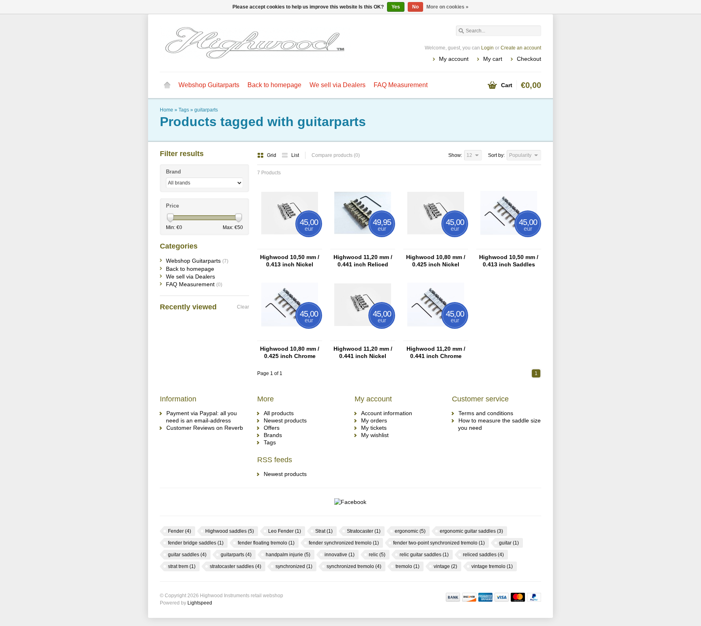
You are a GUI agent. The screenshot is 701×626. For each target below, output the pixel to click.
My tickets (374, 427)
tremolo (407, 566)
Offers (272, 427)
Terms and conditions (485, 413)
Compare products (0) (336, 155)
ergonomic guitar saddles (471, 531)
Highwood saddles (229, 531)
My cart (492, 59)
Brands (273, 435)
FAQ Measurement (401, 84)
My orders (374, 420)
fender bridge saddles (196, 543)
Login (487, 48)
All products (279, 413)
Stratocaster (364, 531)
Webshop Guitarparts (208, 84)
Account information (386, 413)
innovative (340, 554)
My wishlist (375, 435)
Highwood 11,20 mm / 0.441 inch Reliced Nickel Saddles (362, 261)
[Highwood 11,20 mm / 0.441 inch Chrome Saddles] (435, 337)
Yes (395, 7)
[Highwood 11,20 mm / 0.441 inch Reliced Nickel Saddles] (362, 245)
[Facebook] (350, 502)
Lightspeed (199, 603)
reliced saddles (483, 554)
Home (167, 85)
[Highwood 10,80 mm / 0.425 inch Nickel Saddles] (435, 245)
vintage (445, 566)
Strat (324, 531)
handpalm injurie (288, 554)
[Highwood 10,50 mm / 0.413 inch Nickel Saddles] (289, 245)
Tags (183, 110)
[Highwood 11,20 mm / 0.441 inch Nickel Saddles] (362, 337)
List (295, 155)
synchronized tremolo (354, 566)
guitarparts (206, 110)
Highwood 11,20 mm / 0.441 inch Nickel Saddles (362, 352)
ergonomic (410, 531)
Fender (179, 531)
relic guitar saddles (424, 554)
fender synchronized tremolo (344, 543)
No (415, 7)
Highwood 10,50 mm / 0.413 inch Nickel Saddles (289, 261)
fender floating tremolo (266, 543)
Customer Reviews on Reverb (204, 427)
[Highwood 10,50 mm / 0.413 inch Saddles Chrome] (508, 245)
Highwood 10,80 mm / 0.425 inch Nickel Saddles (435, 261)
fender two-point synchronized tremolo (439, 543)
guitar (509, 543)
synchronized (293, 566)
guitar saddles (187, 554)
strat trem (182, 566)
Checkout (529, 59)
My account (454, 59)
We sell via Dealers (338, 84)
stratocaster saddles (235, 566)
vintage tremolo (492, 566)
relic (377, 554)
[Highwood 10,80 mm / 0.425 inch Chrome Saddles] (289, 337)
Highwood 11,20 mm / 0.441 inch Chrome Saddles (435, 352)
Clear (243, 307)
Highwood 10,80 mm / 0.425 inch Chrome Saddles (289, 352)
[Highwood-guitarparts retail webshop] (255, 42)
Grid (272, 155)
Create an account (521, 48)
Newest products (285, 420)
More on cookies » (447, 7)
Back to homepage (274, 84)
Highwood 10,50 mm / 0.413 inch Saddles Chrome (508, 261)
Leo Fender (284, 531)
